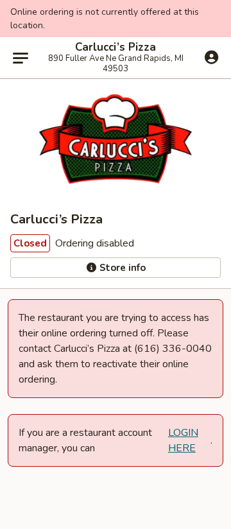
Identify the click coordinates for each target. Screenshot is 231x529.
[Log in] (211, 57)
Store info (121, 267)
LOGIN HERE (183, 440)
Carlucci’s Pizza (115, 47)
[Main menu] (20, 57)
